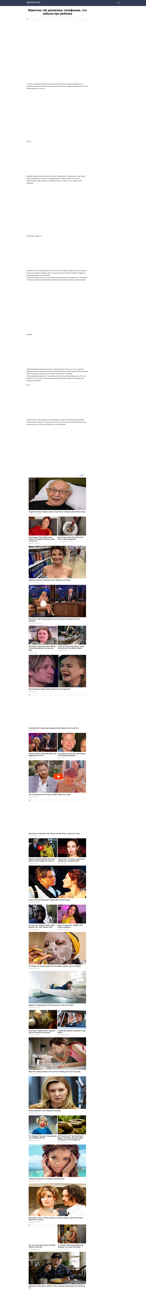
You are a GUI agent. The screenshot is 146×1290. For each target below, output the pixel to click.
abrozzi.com (33, 2)
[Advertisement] (57, 69)
